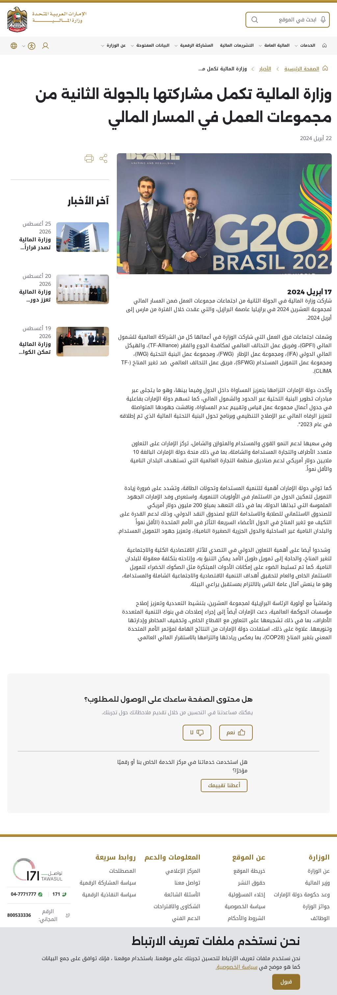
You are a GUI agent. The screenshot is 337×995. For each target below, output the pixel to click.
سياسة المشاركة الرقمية (108, 883)
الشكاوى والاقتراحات (177, 906)
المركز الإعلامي (183, 871)
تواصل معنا (187, 883)
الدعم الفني (186, 918)
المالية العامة (277, 45)
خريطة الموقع (249, 871)
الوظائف (320, 918)
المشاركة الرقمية (196, 45)
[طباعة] (89, 158)
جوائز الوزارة (316, 906)
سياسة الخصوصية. (236, 967)
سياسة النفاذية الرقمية (109, 895)
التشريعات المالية (237, 45)
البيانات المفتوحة (152, 45)
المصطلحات (122, 871)
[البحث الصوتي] (323, 19)
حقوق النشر (251, 883)
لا (192, 732)
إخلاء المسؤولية (246, 895)
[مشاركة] (103, 158)
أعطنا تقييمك (224, 785)
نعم (230, 732)
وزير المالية (317, 883)
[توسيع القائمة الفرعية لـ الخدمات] (296, 45)
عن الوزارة (116, 45)
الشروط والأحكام (246, 918)
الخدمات (307, 45)
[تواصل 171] (39, 870)
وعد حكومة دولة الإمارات (302, 895)
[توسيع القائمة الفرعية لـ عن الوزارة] (102, 45)
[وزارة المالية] (46, 20)
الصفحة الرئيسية (301, 68)
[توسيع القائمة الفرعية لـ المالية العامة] (260, 45)
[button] (13, 46)
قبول (286, 982)
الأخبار (265, 68)
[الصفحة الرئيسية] (324, 45)
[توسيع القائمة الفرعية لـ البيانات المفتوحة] (132, 45)
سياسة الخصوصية (245, 906)
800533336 (19, 915)
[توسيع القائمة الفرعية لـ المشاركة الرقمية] (176, 45)
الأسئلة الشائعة (182, 895)
